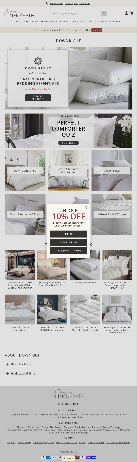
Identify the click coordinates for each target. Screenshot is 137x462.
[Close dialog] (86, 207)
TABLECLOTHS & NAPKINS (68, 250)
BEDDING (68, 234)
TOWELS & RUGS (68, 242)
